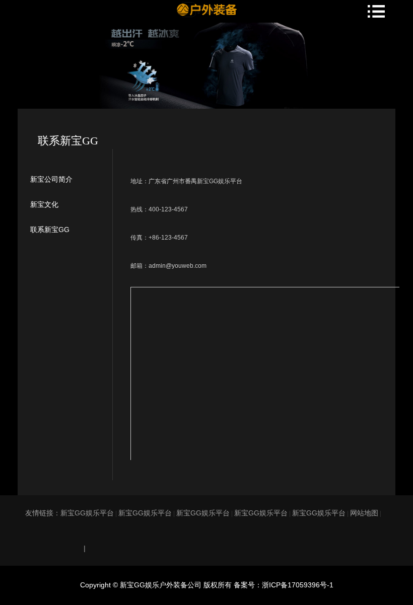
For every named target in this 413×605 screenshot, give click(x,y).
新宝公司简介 (51, 179)
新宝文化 (44, 204)
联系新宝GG (50, 229)
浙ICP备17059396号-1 (297, 585)
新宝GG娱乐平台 (87, 513)
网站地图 (364, 513)
